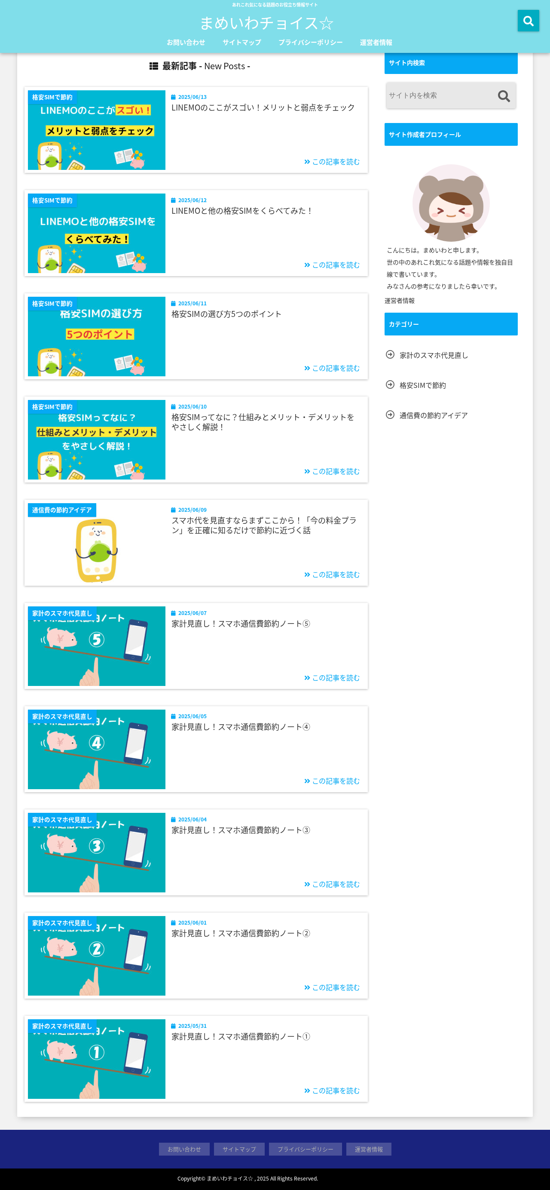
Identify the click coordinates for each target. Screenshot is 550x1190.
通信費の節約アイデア (434, 415)
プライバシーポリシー (310, 41)
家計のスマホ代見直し (434, 355)
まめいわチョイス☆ (266, 22)
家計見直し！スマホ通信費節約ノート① (240, 1036)
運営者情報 (376, 41)
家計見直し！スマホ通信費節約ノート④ (240, 727)
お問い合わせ (186, 41)
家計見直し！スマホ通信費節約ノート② (240, 933)
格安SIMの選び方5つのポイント (226, 314)
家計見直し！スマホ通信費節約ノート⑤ (240, 623)
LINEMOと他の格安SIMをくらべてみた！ (242, 210)
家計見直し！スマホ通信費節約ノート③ (240, 830)
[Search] (503, 96)
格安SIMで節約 (423, 385)
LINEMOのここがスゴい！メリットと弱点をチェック (263, 107)
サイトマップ (242, 41)
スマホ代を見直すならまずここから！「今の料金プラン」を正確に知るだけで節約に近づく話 (264, 525)
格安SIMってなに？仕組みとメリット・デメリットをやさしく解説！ (262, 422)
